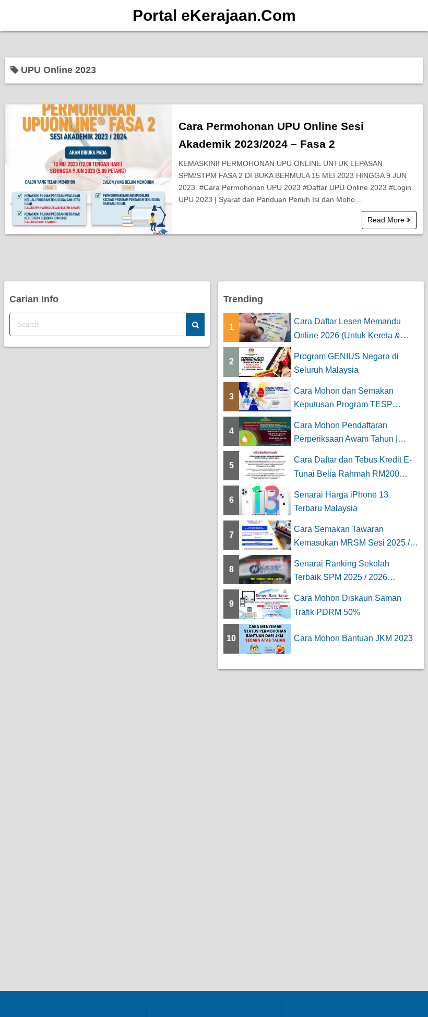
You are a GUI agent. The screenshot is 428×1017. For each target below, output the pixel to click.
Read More (387, 220)
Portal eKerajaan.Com (214, 15)
